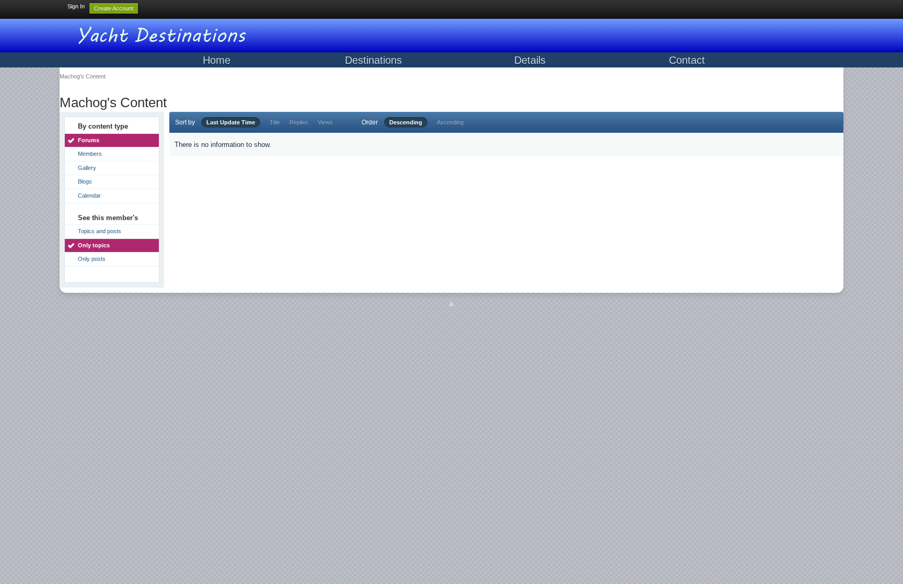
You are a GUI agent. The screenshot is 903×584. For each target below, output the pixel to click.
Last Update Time (230, 122)
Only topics (94, 245)
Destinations (373, 60)
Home (216, 60)
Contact (687, 60)
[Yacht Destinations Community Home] (164, 34)
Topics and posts (99, 231)
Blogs (85, 181)
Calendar (89, 195)
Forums (88, 140)
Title (275, 122)
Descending (405, 122)
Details (530, 60)
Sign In (76, 6)
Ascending (450, 122)
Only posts (92, 259)
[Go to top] (451, 304)
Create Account (113, 8)
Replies (299, 122)
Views (325, 122)
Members (90, 154)
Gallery (87, 168)
